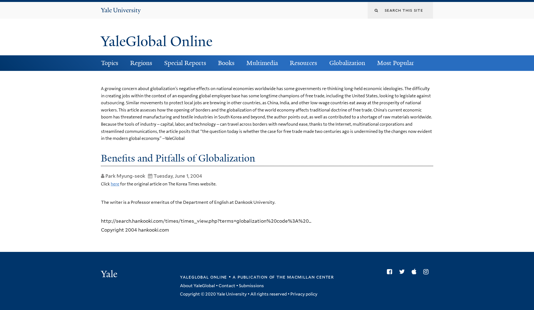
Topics (109, 63)
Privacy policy (303, 294)
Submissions (251, 285)
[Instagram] (427, 272)
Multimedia (262, 63)
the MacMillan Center (305, 277)
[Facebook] (391, 272)
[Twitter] (403, 272)
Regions (141, 63)
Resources (303, 63)
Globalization (347, 63)
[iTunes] (415, 272)
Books (226, 63)
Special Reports (185, 63)
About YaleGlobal (197, 285)
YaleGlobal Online (156, 41)
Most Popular (395, 63)
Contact (227, 285)
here (115, 184)
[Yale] (110, 275)
